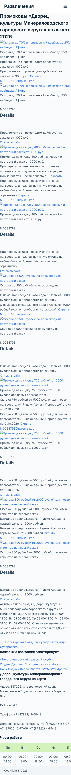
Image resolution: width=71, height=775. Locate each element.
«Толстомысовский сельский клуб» (26, 659)
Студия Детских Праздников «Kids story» (30, 664)
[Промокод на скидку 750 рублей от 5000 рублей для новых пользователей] (35, 382)
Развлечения (19, 6)
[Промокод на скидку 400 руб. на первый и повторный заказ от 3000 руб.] (35, 149)
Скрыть (35, 76)
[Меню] (65, 6)
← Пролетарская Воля (16, 642)
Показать (55, 176)
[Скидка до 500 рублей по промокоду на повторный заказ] (35, 278)
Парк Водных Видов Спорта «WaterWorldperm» (34, 669)
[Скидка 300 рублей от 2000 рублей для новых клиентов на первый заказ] (35, 501)
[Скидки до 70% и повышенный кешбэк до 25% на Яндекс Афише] (35, 44)
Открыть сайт (10, 142)
